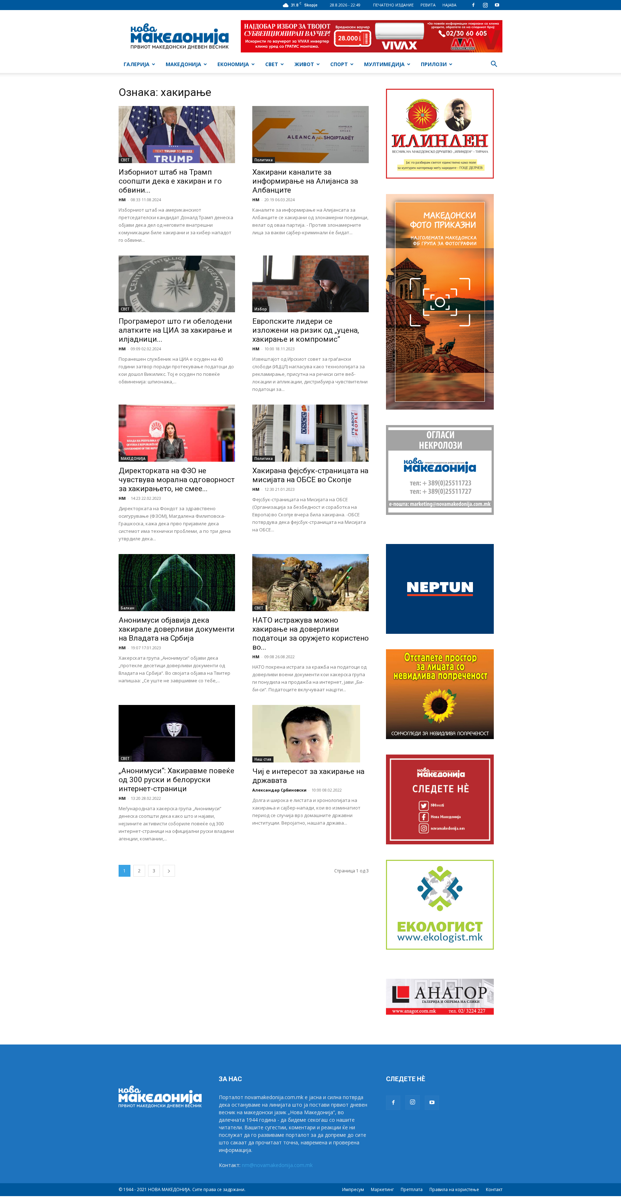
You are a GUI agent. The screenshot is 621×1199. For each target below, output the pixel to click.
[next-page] (169, 871)
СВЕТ (271, 64)
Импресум (353, 1189)
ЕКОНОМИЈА (233, 64)
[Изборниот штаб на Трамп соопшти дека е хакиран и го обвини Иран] (177, 134)
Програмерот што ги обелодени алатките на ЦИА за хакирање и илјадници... (175, 330)
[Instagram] (485, 5)
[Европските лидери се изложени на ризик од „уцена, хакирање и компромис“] (310, 284)
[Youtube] (497, 5)
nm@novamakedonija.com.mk (277, 1165)
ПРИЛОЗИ (434, 64)
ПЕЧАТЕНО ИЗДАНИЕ (393, 5)
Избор (260, 309)
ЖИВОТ (304, 64)
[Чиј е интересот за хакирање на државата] (310, 733)
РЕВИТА (428, 5)
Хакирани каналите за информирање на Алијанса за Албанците (305, 181)
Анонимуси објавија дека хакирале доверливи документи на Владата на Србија (177, 629)
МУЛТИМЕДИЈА (384, 64)
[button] (493, 64)
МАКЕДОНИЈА (183, 64)
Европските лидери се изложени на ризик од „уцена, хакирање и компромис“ (305, 330)
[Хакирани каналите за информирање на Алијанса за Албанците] (310, 134)
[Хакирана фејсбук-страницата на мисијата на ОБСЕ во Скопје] (310, 433)
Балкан (127, 607)
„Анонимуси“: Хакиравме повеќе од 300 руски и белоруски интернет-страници (176, 779)
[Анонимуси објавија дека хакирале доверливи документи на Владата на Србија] (177, 582)
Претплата (412, 1189)
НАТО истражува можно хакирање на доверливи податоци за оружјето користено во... (310, 633)
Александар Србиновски (279, 790)
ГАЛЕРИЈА (137, 64)
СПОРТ (339, 64)
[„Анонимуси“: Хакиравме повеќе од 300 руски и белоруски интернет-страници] (177, 733)
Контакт (494, 1189)
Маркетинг (382, 1189)
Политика (263, 159)
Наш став (262, 759)
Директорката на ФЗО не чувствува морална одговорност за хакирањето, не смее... (177, 479)
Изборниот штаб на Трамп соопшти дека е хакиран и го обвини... (170, 181)
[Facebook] (473, 5)
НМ (122, 199)
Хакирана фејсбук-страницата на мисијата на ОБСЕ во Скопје (310, 475)
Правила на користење (454, 1189)
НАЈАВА (449, 5)
